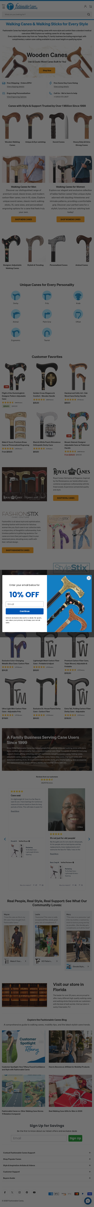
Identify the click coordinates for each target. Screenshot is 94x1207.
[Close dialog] (89, 578)
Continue (25, 611)
